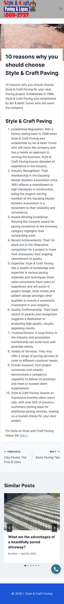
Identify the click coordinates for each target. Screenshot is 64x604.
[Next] (54, 528)
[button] (56, 569)
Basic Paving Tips (48, 454)
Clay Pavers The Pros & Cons (15, 457)
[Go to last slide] (9, 528)
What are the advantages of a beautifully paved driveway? (31, 542)
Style (14, 553)
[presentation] (32, 511)
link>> (24, 435)
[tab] (25, 565)
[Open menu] (61, 8)
